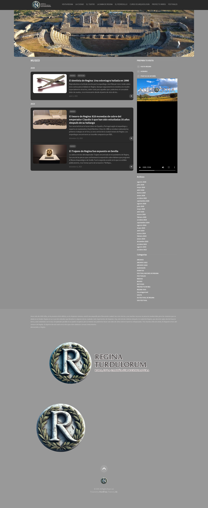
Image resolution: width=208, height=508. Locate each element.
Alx (116, 492)
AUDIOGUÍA (141, 268)
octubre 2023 (142, 244)
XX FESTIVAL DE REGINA (145, 298)
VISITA (139, 295)
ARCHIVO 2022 (142, 262)
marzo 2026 (141, 193)
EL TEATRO (90, 4)
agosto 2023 (141, 247)
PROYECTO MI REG (143, 287)
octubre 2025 (142, 198)
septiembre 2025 (143, 201)
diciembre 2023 (142, 241)
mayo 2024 (141, 228)
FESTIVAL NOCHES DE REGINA (148, 273)
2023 (33, 103)
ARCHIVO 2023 (142, 265)
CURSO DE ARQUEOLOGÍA (140, 4)
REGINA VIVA (141, 289)
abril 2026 (140, 190)
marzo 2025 (141, 214)
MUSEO (72, 76)
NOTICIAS (81, 76)
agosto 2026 (141, 182)
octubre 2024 (142, 220)
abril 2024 (140, 231)
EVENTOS (140, 270)
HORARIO (144, 71)
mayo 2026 (141, 187)
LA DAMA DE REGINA (105, 4)
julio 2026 (140, 185)
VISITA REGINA (67, 4)
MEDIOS (140, 279)
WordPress (103, 492)
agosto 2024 (141, 225)
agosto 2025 (141, 203)
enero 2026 (141, 195)
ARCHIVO (140, 260)
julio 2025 (140, 206)
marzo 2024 (141, 233)
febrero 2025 (141, 217)
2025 (33, 68)
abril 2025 (140, 212)
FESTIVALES (172, 4)
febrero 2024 (141, 236)
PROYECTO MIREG (159, 4)
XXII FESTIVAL (142, 300)
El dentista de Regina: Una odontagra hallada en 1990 (99, 80)
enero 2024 (141, 239)
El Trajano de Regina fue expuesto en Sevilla (93, 151)
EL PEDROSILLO (121, 4)
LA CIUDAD (79, 4)
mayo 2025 (141, 209)
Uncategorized (142, 292)
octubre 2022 (142, 250)
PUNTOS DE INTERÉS (148, 76)
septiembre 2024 (143, 222)
